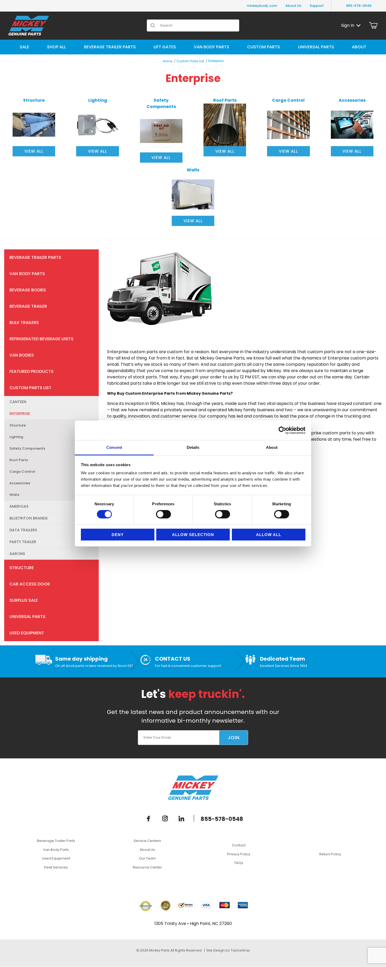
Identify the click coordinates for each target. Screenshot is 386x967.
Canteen (17, 401)
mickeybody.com (262, 5)
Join (233, 737)
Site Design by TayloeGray (228, 950)
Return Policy (330, 854)
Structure (17, 425)
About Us (293, 5)
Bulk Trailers (24, 323)
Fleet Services (56, 867)
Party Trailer (22, 541)
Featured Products (31, 371)
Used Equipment (26, 633)
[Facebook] (148, 818)
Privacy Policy (238, 854)
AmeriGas (18, 506)
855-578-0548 (358, 5)
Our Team (147, 858)
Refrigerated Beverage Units (41, 339)
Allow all (268, 534)
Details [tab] (193, 447)
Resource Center (147, 867)
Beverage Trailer (28, 306)
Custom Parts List (190, 61)
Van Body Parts (27, 274)
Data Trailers (23, 530)
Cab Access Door (29, 584)
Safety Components (27, 448)
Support (317, 5)
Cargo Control (22, 471)
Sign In (347, 25)
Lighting (16, 436)
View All (34, 151)
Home (167, 61)
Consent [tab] (114, 447)
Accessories (19, 483)
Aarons (17, 553)
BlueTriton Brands (28, 518)
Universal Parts (27, 617)
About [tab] (272, 447)
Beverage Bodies (27, 290)
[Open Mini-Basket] (373, 25)
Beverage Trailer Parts (35, 257)
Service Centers (147, 840)
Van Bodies (21, 355)
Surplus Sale (23, 600)
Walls (14, 494)
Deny (118, 534)
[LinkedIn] (181, 818)
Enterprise (215, 61)
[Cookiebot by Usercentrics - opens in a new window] (282, 430)
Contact (239, 845)
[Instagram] (165, 818)
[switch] (163, 514)
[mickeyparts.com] (28, 25)
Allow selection (193, 534)
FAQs (238, 862)
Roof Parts (18, 459)
